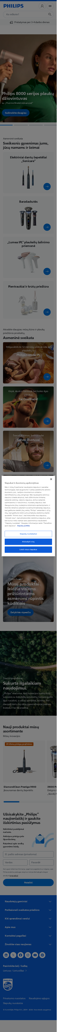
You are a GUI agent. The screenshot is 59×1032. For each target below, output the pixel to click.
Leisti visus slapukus (28, 549)
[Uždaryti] (51, 479)
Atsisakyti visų (28, 541)
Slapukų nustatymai (28, 533)
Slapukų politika (23, 525)
